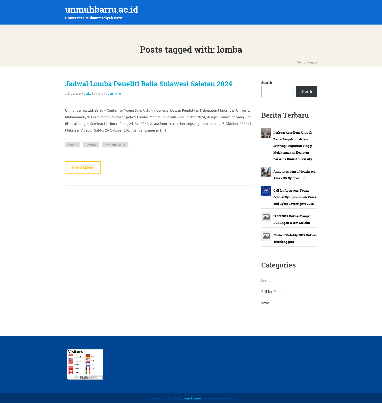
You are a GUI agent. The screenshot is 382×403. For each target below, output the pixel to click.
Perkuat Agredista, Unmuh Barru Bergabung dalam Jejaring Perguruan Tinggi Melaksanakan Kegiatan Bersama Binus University (292, 145)
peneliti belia (115, 145)
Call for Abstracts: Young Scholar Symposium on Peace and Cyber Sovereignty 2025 (294, 197)
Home (301, 62)
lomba (91, 145)
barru (72, 145)
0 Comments (113, 93)
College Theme (190, 398)
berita (88, 93)
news (265, 302)
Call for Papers (272, 291)
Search (266, 82)
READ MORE (83, 167)
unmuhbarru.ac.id (101, 9)
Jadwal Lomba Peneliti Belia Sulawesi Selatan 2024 (148, 83)
